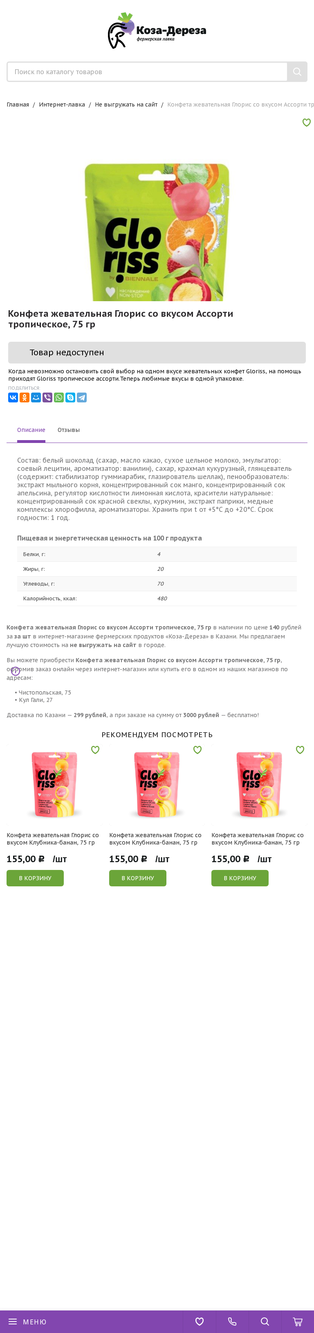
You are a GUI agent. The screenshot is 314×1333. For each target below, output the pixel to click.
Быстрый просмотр (59, 820)
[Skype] (70, 397)
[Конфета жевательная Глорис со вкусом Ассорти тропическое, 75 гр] (157, 267)
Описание (31, 430)
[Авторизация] (310, 4)
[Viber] (47, 397)
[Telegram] (82, 397)
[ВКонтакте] (13, 397)
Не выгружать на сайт (126, 104)
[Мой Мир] (36, 397)
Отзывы (69, 430)
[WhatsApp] (59, 397)
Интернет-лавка (62, 104)
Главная (18, 104)
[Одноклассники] (24, 397)
